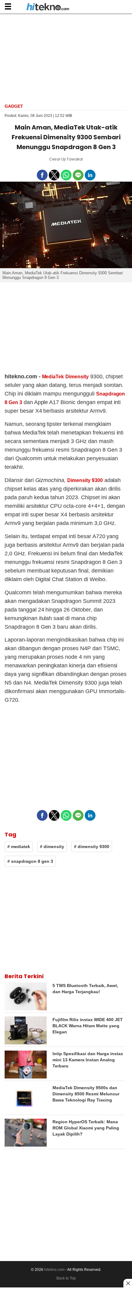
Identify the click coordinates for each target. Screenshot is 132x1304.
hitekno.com (54, 1269)
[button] (8, 6)
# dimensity (52, 846)
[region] (66, 58)
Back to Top (66, 1278)
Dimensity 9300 (85, 480)
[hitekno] (47, 7)
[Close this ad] (127, 1283)
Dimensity (77, 376)
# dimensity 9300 (91, 846)
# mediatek (18, 846)
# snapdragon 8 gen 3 (30, 861)
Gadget (14, 106)
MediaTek (53, 376)
